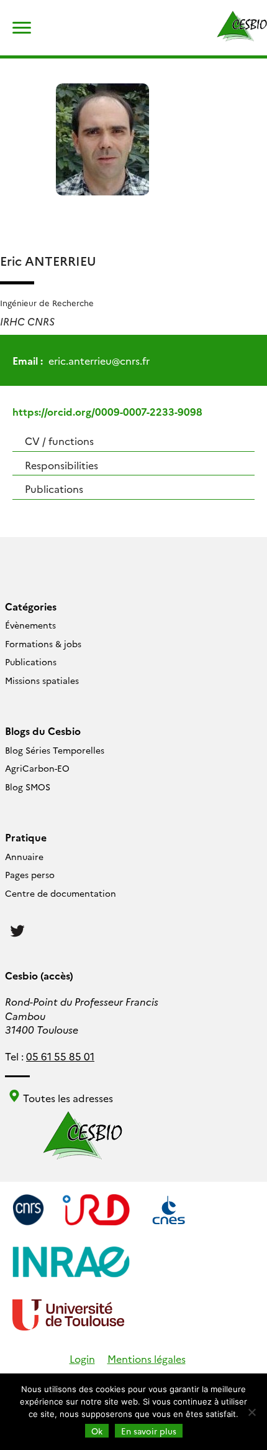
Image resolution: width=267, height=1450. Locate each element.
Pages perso (30, 874)
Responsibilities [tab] (61, 465)
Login (82, 1358)
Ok (96, 1430)
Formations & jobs (43, 643)
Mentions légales (146, 1358)
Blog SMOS (27, 786)
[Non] (251, 1412)
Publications (31, 661)
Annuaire (24, 856)
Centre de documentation (60, 893)
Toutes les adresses (66, 1098)
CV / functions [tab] (59, 440)
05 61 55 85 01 (60, 1056)
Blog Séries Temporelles (54, 750)
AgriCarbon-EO (37, 768)
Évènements (30, 625)
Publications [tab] (54, 488)
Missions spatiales (42, 680)
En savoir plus (148, 1430)
